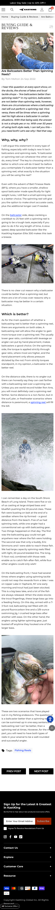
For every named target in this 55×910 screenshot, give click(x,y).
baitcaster (16, 215)
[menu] (3, 9)
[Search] (12, 9)
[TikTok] (20, 836)
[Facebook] (11, 836)
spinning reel (38, 402)
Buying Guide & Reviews (24, 16)
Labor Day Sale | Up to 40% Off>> (28, 3)
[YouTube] (16, 836)
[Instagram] (5, 836)
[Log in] (42, 9)
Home (5, 16)
